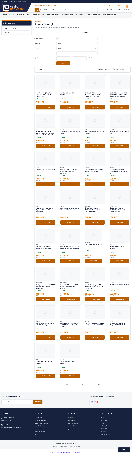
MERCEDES (104, 420)
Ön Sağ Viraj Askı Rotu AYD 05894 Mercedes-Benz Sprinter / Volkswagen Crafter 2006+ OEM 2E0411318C (45, 133)
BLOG (36, 434)
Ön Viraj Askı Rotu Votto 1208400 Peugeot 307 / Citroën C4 (119, 171)
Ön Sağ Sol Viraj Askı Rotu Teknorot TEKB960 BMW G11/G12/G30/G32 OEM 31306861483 (93, 94)
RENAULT (103, 426)
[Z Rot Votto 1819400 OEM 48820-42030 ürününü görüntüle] (70, 120)
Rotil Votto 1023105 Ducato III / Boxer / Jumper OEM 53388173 (69, 247)
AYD (37, 129)
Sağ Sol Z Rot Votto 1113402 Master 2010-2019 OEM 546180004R (68, 171)
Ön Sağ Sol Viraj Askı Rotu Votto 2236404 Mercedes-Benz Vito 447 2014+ (44, 94)
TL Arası (91, 58)
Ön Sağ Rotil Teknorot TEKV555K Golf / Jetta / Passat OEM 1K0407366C (119, 209)
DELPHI (87, 282)
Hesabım (70, 417)
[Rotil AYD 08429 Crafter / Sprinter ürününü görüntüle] (119, 236)
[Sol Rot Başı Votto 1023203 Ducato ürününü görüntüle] (70, 351)
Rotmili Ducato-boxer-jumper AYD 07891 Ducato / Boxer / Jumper (69, 324)
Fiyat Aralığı (37, 58)
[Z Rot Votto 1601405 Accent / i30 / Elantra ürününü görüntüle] (95, 120)
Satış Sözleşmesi (39, 426)
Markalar (36, 48)
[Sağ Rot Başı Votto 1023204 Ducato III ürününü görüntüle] (45, 351)
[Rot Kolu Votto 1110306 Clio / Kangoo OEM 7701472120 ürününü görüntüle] (119, 312)
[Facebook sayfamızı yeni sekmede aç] (91, 402)
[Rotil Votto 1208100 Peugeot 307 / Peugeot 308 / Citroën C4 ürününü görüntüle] (70, 197)
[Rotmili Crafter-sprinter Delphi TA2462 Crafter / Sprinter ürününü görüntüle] (45, 312)
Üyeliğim (70, 429)
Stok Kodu (37, 53)
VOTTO (37, 91)
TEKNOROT (88, 91)
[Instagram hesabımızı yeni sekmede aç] (97, 402)
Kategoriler (37, 43)
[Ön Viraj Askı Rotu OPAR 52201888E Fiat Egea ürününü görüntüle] (70, 82)
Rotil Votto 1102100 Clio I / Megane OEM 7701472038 (43, 247)
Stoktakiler (42, 69)
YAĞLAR (103, 431)
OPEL (102, 423)
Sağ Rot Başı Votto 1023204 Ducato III (44, 362)
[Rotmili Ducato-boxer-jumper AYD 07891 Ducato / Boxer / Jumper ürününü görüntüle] (70, 312)
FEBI (111, 91)
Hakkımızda (38, 417)
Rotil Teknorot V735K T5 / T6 (93, 244)
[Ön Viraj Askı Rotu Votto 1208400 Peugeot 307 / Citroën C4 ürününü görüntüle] (119, 159)
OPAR (61, 91)
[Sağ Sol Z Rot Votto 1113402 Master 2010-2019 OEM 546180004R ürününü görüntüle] (70, 159)
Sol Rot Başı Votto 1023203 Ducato (68, 362)
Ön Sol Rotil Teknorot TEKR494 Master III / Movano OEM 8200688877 (69, 286)
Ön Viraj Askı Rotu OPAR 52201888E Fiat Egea (67, 94)
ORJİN (37, 167)
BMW (102, 417)
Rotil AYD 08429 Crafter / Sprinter (117, 247)
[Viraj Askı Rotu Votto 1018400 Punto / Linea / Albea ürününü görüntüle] (95, 159)
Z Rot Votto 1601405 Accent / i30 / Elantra (94, 132)
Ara (63, 63)
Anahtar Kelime (38, 38)
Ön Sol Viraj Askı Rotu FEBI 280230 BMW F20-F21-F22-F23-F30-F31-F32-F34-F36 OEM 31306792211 (119, 94)
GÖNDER (38, 402)
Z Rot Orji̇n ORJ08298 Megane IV (45, 169)
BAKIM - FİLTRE (105, 434)
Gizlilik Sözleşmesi (40, 420)
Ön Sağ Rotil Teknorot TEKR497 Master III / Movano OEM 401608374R (45, 286)
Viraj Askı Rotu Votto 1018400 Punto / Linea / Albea (94, 170)
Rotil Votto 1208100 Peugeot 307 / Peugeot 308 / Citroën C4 (70, 209)
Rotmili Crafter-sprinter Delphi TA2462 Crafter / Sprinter (45, 324)
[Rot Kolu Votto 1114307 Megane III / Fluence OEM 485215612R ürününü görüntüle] (95, 312)
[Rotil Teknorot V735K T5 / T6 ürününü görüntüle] (93, 235)
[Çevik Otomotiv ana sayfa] (14, 8)
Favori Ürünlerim (72, 423)
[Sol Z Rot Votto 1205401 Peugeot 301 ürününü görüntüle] (119, 120)
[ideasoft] (56, 452)
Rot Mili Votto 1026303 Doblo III (119, 284)
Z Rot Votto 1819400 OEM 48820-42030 (70, 132)
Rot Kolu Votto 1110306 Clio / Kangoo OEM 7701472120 (118, 324)
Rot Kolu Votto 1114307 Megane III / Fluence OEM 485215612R (94, 324)
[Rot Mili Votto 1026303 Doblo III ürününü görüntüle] (119, 273)
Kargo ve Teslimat (39, 431)
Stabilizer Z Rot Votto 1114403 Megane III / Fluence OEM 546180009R (44, 209)
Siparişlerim (71, 420)
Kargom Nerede (72, 426)
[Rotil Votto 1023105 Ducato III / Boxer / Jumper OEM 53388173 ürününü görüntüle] (70, 236)
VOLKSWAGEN (105, 429)
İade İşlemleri (38, 429)
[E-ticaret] (65, 452)
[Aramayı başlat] (37, 10)
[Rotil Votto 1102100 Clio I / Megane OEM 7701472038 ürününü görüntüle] (45, 236)
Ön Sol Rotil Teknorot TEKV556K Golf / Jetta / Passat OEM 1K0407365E (94, 209)
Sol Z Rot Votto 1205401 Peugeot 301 (119, 132)
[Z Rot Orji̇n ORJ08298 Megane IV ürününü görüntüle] (45, 159)
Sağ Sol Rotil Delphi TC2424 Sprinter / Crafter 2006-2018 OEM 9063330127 (95, 286)
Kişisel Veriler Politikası (41, 423)
